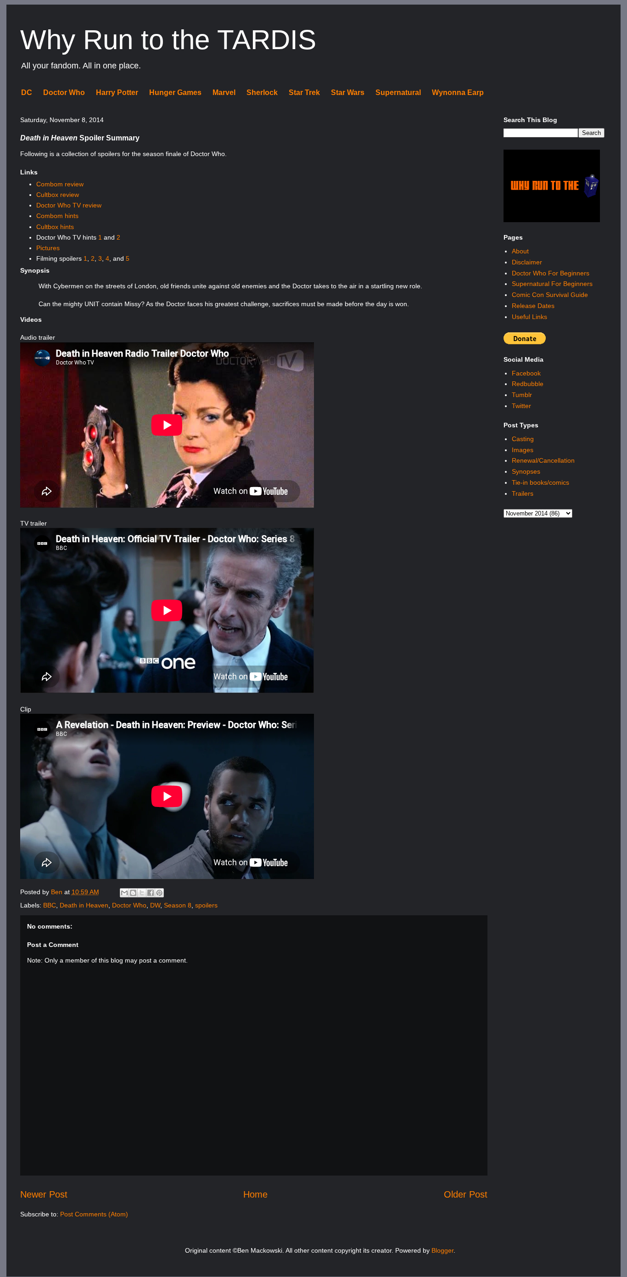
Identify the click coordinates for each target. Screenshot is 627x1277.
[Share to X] (141, 892)
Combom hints (57, 215)
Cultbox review (57, 194)
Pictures (48, 248)
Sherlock (262, 92)
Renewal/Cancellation (543, 460)
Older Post (465, 1194)
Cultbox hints (55, 226)
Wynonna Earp (458, 92)
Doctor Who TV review (68, 205)
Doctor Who (64, 92)
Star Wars (347, 92)
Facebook (526, 373)
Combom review (60, 184)
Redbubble (527, 383)
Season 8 (177, 905)
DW (155, 905)
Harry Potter (117, 92)
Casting (523, 438)
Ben (57, 892)
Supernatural (398, 92)
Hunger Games (175, 92)
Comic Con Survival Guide (550, 294)
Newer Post (43, 1194)
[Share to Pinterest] (159, 892)
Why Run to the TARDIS (168, 39)
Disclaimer (527, 262)
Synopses (526, 471)
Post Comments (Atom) (94, 1214)
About (520, 251)
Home (255, 1194)
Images (522, 450)
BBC (49, 905)
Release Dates (533, 305)
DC (26, 92)
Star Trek (304, 92)
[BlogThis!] (133, 892)
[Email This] (124, 892)
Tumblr (522, 394)
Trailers (522, 493)
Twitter (521, 405)
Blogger (442, 1250)
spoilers (206, 905)
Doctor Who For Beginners (550, 273)
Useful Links (529, 316)
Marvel (224, 92)
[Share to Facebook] (150, 892)
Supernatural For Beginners (552, 283)
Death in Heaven (84, 905)
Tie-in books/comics (540, 482)
